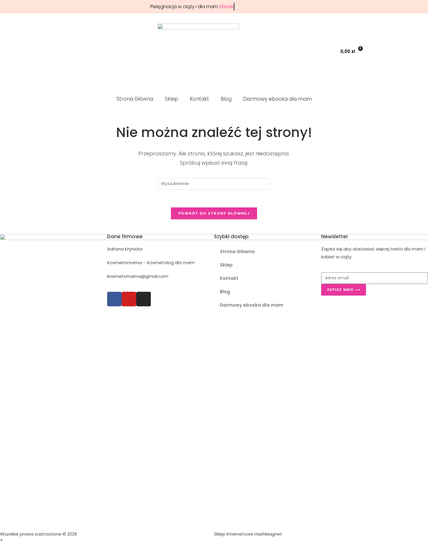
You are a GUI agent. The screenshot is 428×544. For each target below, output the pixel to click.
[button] (320, 51)
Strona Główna (134, 98)
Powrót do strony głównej (214, 213)
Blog (226, 98)
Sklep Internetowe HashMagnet (248, 534)
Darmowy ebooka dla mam (277, 98)
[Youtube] (129, 299)
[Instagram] (143, 299)
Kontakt (199, 98)
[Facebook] (114, 299)
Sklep (171, 98)
